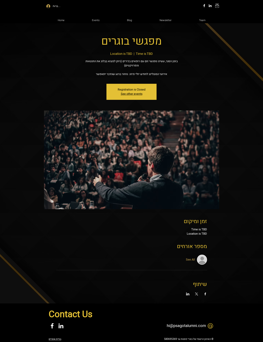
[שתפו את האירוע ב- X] (196, 294)
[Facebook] (204, 6)
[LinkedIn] (210, 6)
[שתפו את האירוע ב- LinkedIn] (187, 294)
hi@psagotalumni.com (186, 326)
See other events (131, 94)
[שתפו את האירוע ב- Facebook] (205, 294)
